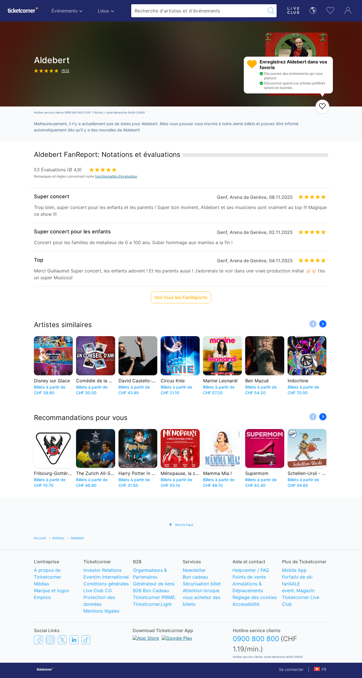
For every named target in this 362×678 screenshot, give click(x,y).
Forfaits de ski (297, 577)
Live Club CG (97, 590)
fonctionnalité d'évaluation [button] (116, 176)
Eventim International (106, 577)
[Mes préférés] (330, 10)
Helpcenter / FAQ (250, 570)
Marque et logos (51, 590)
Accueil (40, 538)
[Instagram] (50, 639)
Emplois (42, 597)
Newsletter (194, 570)
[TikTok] (85, 639)
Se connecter (291, 669)
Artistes (58, 538)
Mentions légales (101, 611)
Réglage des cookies (254, 597)
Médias (41, 584)
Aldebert (77, 538)
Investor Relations (102, 570)
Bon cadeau (195, 577)
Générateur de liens (153, 584)
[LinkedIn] (74, 639)
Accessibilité (245, 604)
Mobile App (294, 570)
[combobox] (198, 10)
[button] (322, 323)
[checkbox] (322, 106)
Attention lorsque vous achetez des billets (201, 597)
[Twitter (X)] (62, 639)
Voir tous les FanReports (181, 297)
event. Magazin (298, 590)
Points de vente (249, 577)
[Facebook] (38, 639)
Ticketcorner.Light (152, 604)
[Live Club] (293, 10)
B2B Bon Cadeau (151, 590)
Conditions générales (106, 584)
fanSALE (291, 584)
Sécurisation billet (202, 584)
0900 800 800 (256, 639)
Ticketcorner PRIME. (154, 597)
